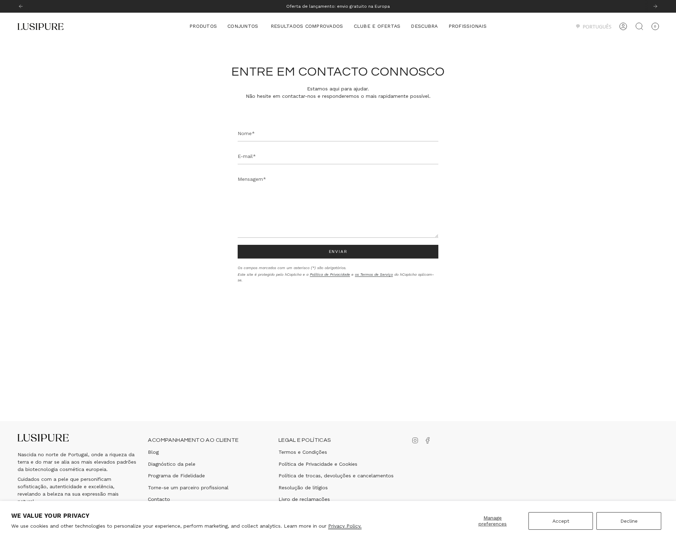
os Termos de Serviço (374, 274)
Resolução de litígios (303, 487)
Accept (560, 521)
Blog (153, 452)
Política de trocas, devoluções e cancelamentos (336, 475)
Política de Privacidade (330, 274)
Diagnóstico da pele (171, 464)
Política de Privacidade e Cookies (317, 464)
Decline (629, 521)
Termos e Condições (302, 452)
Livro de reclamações (304, 499)
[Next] (655, 6)
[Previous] (21, 6)
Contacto (159, 499)
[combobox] (593, 26)
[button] (203, 26)
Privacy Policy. (345, 526)
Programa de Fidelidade (176, 475)
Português (597, 26)
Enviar (338, 251)
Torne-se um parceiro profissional (188, 487)
